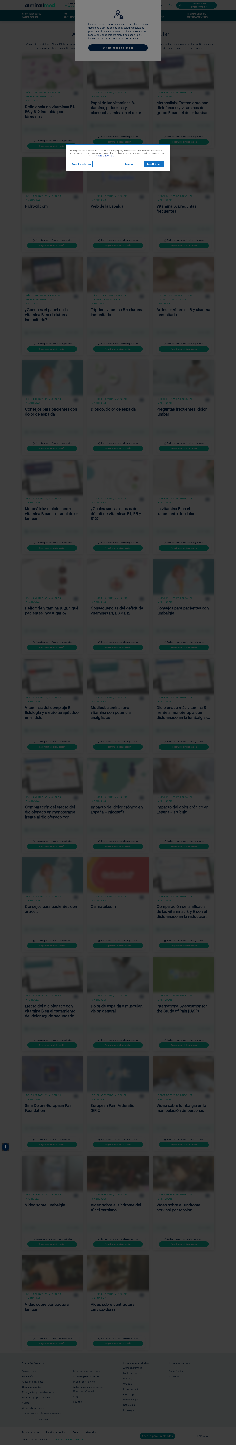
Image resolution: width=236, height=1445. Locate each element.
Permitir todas (153, 164)
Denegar (129, 164)
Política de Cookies (106, 156)
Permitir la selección (81, 164)
